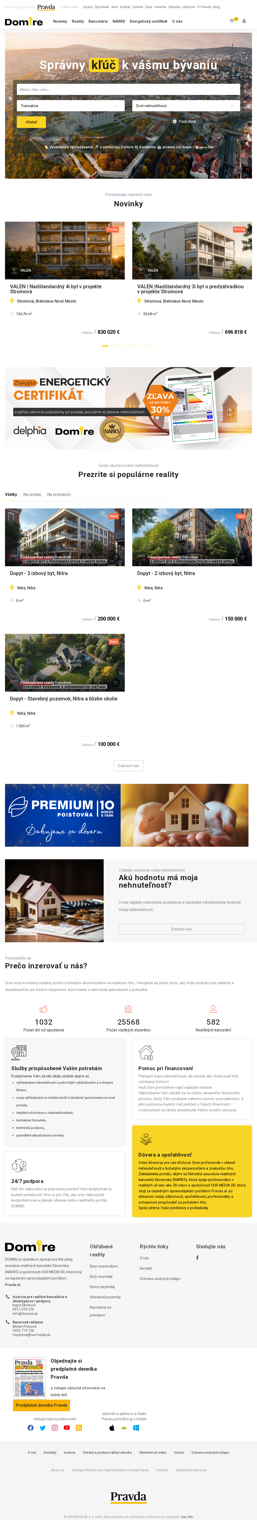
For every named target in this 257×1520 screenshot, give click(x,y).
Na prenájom (59, 494)
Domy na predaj (102, 1287)
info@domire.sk (25, 1314)
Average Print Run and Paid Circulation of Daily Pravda (110, 1470)
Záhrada (174, 7)
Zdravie (137, 7)
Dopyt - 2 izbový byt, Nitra (166, 573)
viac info (187, 1517)
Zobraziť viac (128, 766)
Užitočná (188, 7)
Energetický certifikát (148, 21)
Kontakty (50, 1452)
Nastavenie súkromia (191, 1470)
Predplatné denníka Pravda (41, 1405)
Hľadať (31, 122)
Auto (114, 7)
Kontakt (146, 1268)
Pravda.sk (219, 1191)
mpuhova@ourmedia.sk (31, 1335)
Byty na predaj (101, 1276)
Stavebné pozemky (105, 1297)
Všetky (11, 494)
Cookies (162, 1470)
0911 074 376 (23, 1309)
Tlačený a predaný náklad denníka (107, 1452)
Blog (216, 7)
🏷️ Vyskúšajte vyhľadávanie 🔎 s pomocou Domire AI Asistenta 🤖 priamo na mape (118, 147)
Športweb (102, 7)
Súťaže (179, 1452)
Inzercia (69, 1452)
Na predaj (32, 494)
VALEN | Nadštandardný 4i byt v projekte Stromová (56, 289)
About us (57, 1470)
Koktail (125, 7)
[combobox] (128, 89)
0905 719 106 (23, 1330)
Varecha (160, 7)
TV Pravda (204, 7)
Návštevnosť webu (152, 1452)
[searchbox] (129, 89)
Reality (78, 21)
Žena (148, 7)
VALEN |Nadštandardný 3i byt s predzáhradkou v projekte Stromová (190, 289)
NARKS (119, 21)
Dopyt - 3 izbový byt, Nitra (39, 573)
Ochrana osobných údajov (160, 1279)
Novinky (60, 21)
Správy (88, 7)
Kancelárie (98, 21)
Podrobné (187, 121)
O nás (177, 21)
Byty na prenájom (104, 1266)
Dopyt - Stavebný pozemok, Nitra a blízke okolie (63, 699)
